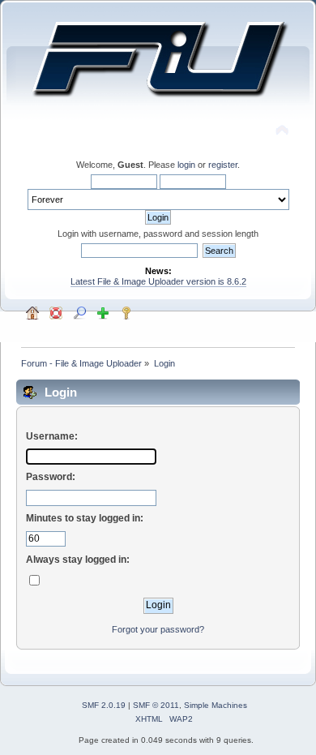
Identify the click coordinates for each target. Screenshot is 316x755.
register (222, 164)
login (186, 164)
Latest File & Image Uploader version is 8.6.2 (158, 281)
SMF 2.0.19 (104, 705)
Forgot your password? (158, 629)
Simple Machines (215, 705)
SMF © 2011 (156, 705)
